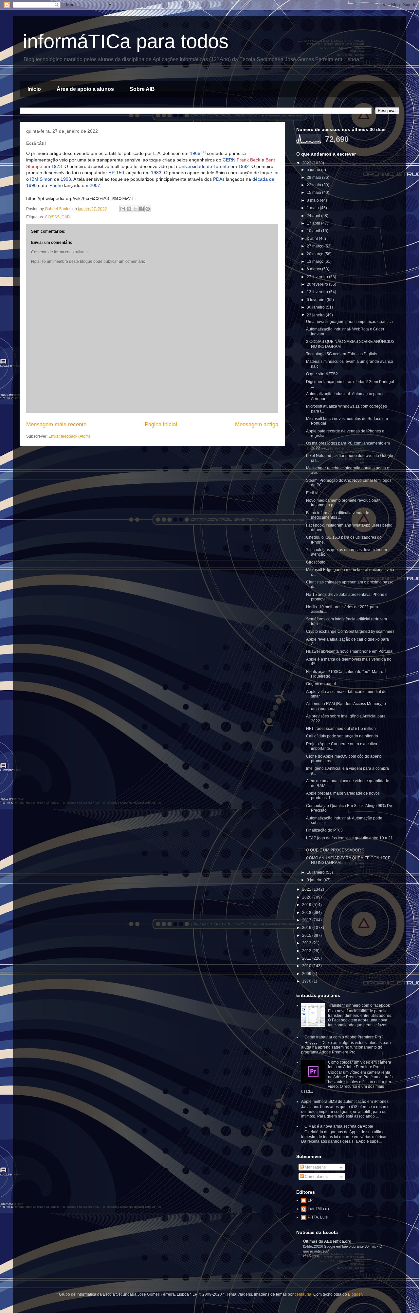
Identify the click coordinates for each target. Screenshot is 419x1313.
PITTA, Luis (318, 1217)
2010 (307, 966)
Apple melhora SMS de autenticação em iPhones (345, 1101)
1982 (243, 166)
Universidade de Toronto (203, 166)
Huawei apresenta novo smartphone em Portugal (349, 651)
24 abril (314, 215)
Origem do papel (321, 684)
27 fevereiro (318, 277)
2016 (307, 927)
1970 (307, 981)
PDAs (219, 179)
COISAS (52, 217)
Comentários (316, 1176)
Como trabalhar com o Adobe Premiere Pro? (343, 1037)
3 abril (313, 238)
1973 (56, 166)
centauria (303, 1294)
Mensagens (315, 1167)
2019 (307, 904)
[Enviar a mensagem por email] (122, 209)
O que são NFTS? (322, 374)
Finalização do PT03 (324, 830)
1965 (195, 153)
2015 (307, 935)
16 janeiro (316, 872)
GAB (66, 217)
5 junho (314, 169)
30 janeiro (316, 307)
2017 (307, 920)
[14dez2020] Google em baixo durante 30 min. (340, 1246)
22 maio (314, 185)
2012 (307, 951)
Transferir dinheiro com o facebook (359, 1005)
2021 (307, 889)
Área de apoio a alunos (85, 89)
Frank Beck (248, 159)
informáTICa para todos (125, 41)
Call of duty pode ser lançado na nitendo (342, 736)
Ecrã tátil (313, 493)
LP (310, 1200)
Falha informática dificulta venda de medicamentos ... (337, 515)
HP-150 (116, 172)
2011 (307, 958)
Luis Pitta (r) (318, 1208)
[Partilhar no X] (135, 209)
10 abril (314, 230)
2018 (307, 912)
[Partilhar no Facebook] (141, 209)
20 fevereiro (318, 284)
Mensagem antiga (256, 424)
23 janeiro (316, 315)
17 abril (314, 223)
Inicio (34, 89)
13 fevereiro (318, 292)
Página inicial (161, 424)
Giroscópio (315, 562)
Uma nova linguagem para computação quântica (349, 321)
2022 (307, 163)
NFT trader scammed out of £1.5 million (341, 728)
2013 (307, 943)
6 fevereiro (317, 299)
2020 (307, 897)
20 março (315, 254)
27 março (315, 246)
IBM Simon (41, 179)
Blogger (355, 1294)
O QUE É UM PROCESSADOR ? (335, 850)
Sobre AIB (142, 89)
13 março (315, 261)
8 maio (313, 200)
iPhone (55, 185)
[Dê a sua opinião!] (129, 209)
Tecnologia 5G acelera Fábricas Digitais (341, 354)
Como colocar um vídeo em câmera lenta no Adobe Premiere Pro (359, 1064)
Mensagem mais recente (56, 424)
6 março (314, 269)
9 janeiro (315, 880)
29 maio (314, 177)
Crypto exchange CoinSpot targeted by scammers (350, 631)
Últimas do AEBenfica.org (327, 1241)
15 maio (314, 192)
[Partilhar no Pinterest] (147, 209)
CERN (229, 159)
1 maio (313, 208)
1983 (156, 172)
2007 (95, 185)
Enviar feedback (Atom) (69, 436)
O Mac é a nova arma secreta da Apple (338, 1126)
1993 (66, 179)
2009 (307, 973)
